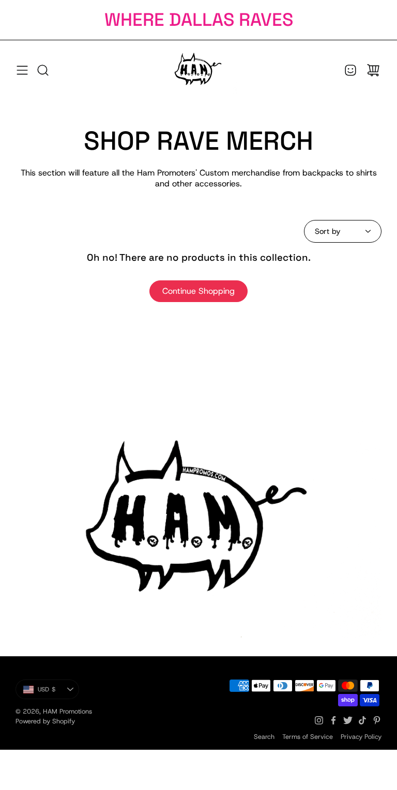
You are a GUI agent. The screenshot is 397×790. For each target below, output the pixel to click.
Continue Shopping (198, 291)
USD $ (58, 691)
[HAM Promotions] (198, 69)
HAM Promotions (67, 711)
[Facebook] (333, 720)
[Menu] (22, 70)
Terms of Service (307, 736)
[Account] (350, 70)
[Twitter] (348, 720)
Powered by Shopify (45, 721)
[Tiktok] (362, 720)
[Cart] (373, 70)
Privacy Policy (361, 736)
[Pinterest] (376, 720)
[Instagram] (319, 720)
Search (264, 736)
